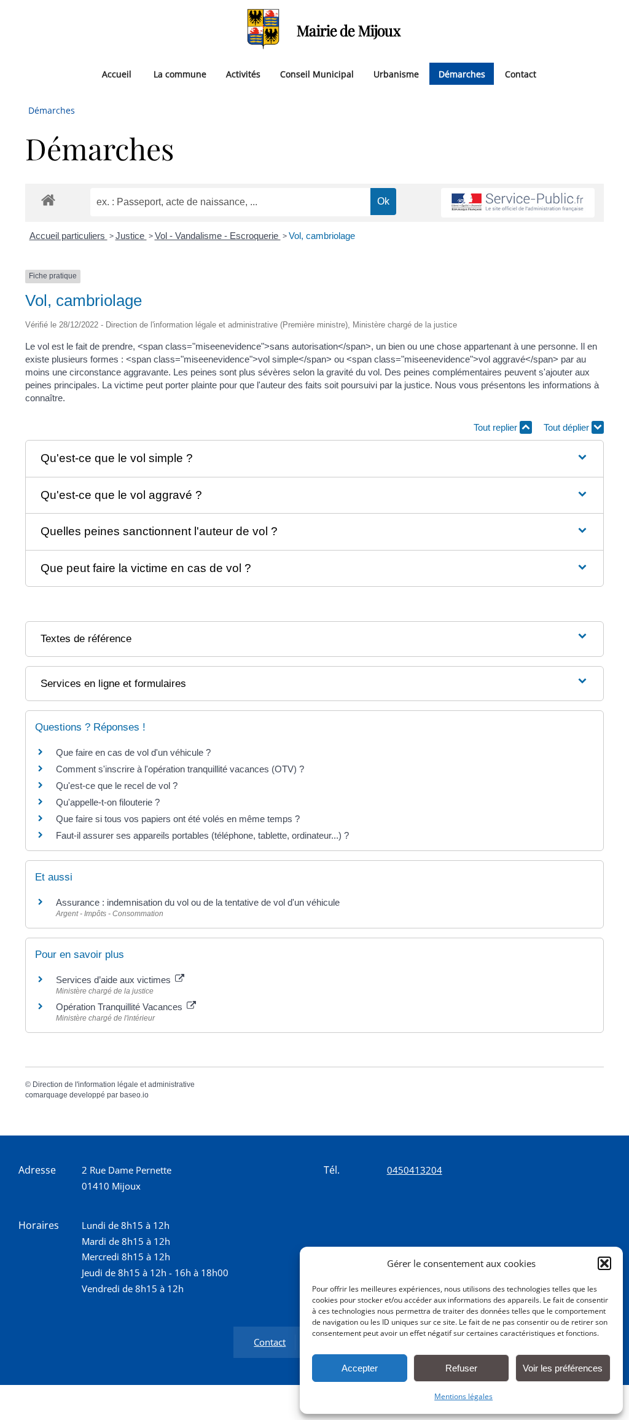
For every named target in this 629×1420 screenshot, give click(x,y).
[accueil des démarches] (48, 199)
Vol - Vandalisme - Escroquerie (218, 235)
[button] (604, 1263)
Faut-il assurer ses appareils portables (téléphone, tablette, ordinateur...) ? (202, 835)
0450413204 (414, 1170)
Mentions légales (463, 1396)
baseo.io (134, 1095)
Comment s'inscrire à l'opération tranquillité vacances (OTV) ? (180, 769)
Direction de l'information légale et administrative (114, 1084)
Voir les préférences (563, 1368)
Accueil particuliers (68, 235)
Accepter (360, 1368)
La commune (180, 73)
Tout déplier (568, 427)
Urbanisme (396, 73)
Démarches (462, 73)
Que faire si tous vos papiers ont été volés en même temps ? (178, 819)
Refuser (461, 1368)
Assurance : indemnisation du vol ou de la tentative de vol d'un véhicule (198, 902)
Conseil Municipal (317, 73)
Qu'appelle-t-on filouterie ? (108, 802)
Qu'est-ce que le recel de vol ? (117, 785)
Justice (131, 235)
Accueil (116, 73)
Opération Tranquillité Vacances (120, 1007)
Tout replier (497, 427)
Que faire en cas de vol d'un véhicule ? (133, 752)
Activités (243, 73)
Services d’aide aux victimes (114, 980)
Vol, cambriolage (322, 235)
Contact (520, 73)
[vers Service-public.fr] (518, 203)
